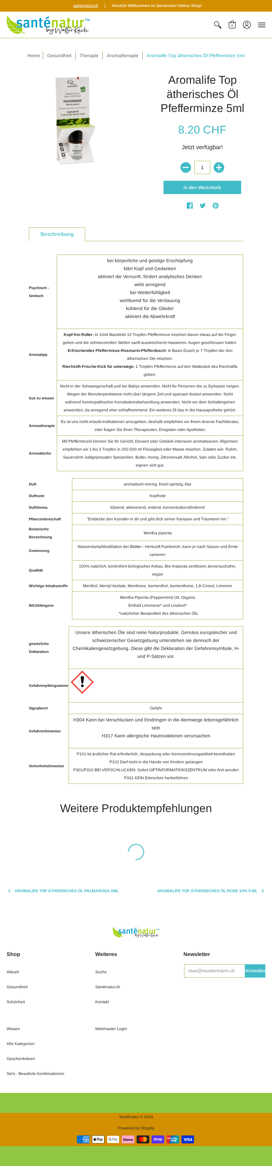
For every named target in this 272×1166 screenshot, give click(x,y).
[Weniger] (185, 167)
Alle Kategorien (20, 1043)
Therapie (89, 55)
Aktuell (13, 972)
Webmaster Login (111, 1028)
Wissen (13, 1028)
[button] (217, 25)
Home (34, 55)
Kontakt (102, 1002)
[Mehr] (219, 167)
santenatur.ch (85, 5)
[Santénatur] (48, 25)
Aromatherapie (122, 55)
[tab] (57, 234)
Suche (101, 972)
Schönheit (16, 1002)
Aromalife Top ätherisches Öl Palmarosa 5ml (67, 891)
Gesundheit (17, 987)
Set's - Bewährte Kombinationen (35, 1073)
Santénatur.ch (107, 987)
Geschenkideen (21, 1058)
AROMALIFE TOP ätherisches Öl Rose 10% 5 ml (207, 891)
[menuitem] (217, 25)
